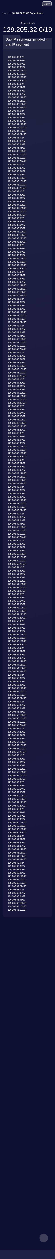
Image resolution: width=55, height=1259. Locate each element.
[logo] (10, 4)
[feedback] (43, 1238)
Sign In (47, 4)
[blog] (29, 4)
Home (5, 13)
